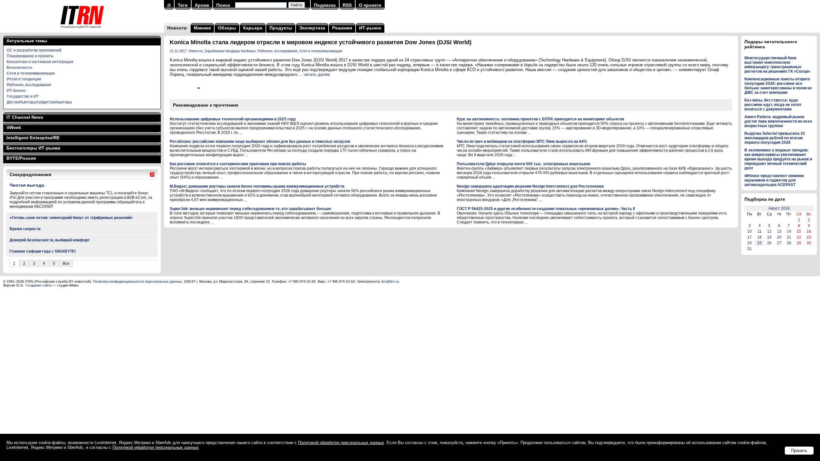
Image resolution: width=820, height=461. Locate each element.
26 (769, 243)
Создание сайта (39, 285)
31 (749, 249)
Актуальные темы (26, 40)
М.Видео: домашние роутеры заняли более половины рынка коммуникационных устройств (257, 186)
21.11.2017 (178, 51)
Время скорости (25, 229)
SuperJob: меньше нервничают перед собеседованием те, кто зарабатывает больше (250, 208)
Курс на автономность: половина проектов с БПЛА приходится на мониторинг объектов (540, 119)
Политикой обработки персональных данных (341, 442)
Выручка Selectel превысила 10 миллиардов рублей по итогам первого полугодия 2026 (774, 138)
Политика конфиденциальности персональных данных (137, 281)
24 (749, 243)
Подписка (325, 5)
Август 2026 (779, 208)
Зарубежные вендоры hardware (230, 51)
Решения (342, 27)
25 (759, 243)
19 (769, 237)
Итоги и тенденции (24, 79)
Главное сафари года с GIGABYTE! (43, 251)
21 (789, 237)
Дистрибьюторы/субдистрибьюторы (39, 102)
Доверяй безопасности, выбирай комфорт (50, 240)
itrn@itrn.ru (390, 281)
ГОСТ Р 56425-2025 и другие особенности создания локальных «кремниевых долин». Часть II (546, 208)
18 (759, 237)
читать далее (317, 74)
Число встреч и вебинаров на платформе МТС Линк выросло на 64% (522, 141)
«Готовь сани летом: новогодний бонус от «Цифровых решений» (71, 217)
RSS (347, 5)
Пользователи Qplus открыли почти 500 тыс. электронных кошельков (523, 164)
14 (789, 231)
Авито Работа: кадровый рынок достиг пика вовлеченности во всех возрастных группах (778, 121)
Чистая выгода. (27, 185)
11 (760, 231)
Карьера (252, 27)
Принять (799, 450)
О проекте (370, 5)
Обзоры (227, 27)
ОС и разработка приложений (34, 50)
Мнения (202, 27)
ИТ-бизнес (16, 90)
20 (779, 237)
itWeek (13, 127)
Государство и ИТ (23, 96)
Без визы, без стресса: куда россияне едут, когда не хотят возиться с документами (772, 104)
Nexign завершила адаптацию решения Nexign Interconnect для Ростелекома (530, 186)
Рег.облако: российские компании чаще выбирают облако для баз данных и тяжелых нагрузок (260, 141)
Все (66, 263)
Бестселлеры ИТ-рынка (33, 147)
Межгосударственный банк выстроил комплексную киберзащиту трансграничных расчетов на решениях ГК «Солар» (777, 65)
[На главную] (82, 30)
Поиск (223, 5)
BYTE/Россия (21, 158)
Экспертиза (312, 27)
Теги (183, 5)
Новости (177, 27)
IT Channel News (24, 117)
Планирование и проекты (30, 56)
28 (789, 243)
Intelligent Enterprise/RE (33, 137)
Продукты (280, 27)
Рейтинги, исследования (29, 85)
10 (749, 231)
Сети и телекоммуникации (31, 73)
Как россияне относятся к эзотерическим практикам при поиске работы (238, 164)
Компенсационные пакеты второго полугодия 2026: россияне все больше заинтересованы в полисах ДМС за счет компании (778, 86)
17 (749, 237)
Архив (202, 5)
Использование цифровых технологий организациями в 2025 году (233, 119)
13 (779, 231)
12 (769, 231)
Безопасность (19, 67)
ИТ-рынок (370, 27)
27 (779, 243)
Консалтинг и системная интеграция (40, 62)
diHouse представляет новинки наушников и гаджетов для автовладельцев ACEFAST (774, 180)
